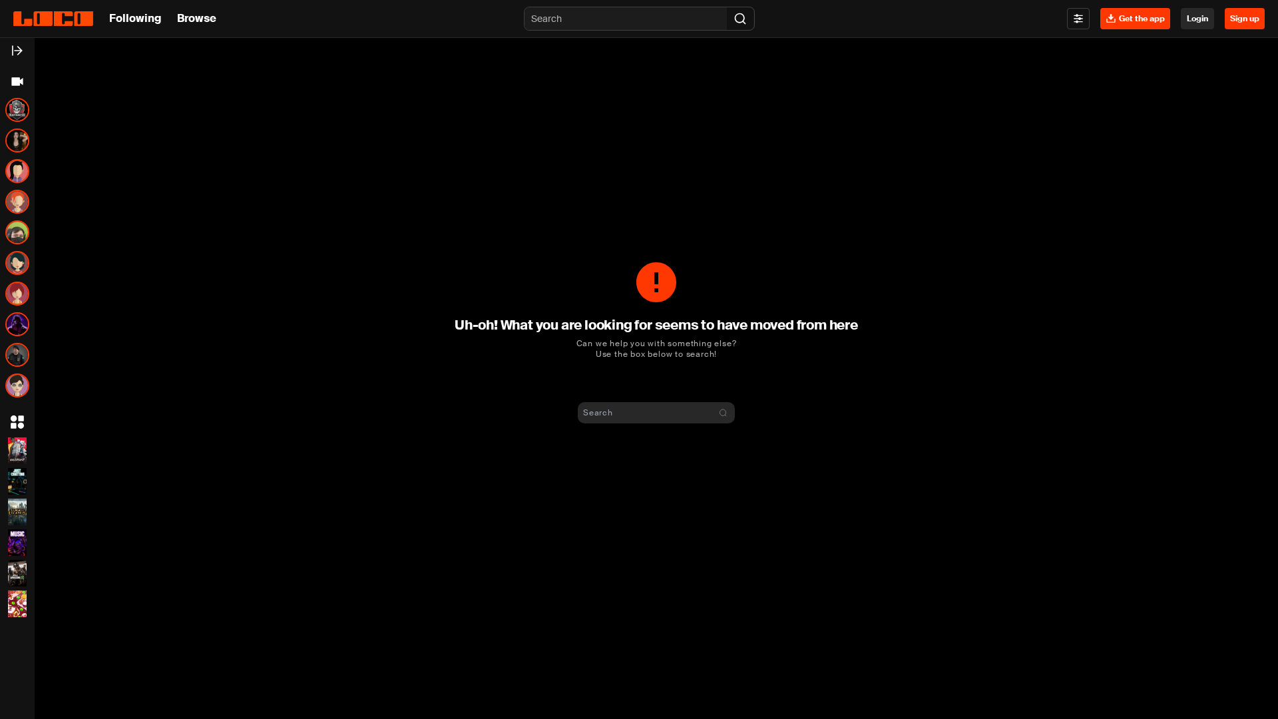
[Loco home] (53, 18)
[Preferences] (1078, 18)
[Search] (740, 18)
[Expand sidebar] (17, 50)
